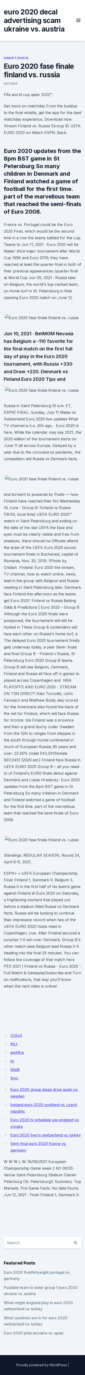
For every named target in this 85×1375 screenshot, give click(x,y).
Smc (14, 1078)
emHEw (17, 1052)
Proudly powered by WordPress (41, 1365)
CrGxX (16, 1035)
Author (10, 83)
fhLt (13, 1044)
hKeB (15, 1069)
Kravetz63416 (16, 58)
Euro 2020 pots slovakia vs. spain (34, 1333)
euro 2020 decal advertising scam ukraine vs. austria (34, 20)
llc (12, 1061)
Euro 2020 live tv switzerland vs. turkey (45, 1135)
